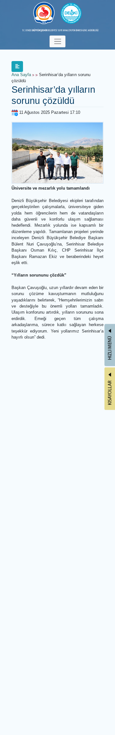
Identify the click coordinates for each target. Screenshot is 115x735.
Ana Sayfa (21, 75)
